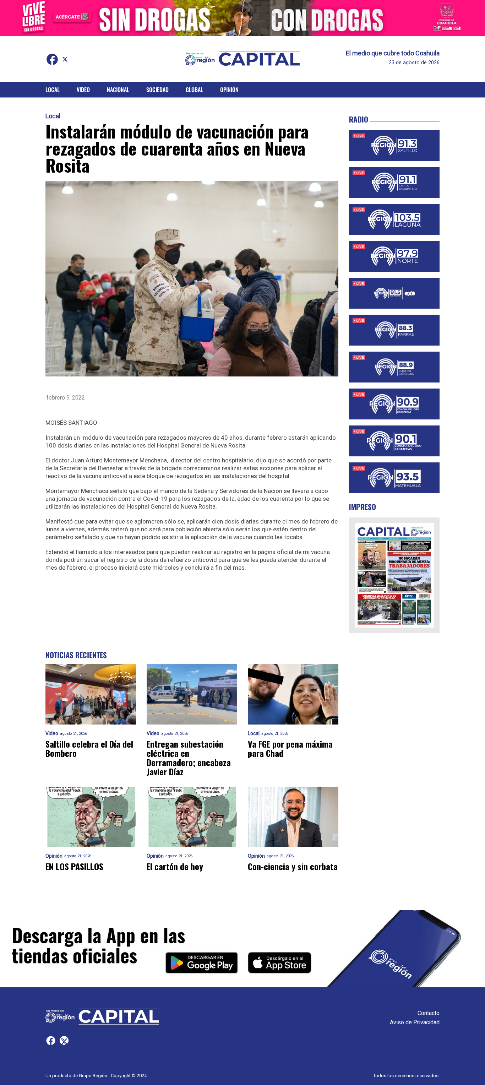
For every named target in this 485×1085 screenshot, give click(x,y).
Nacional (118, 89)
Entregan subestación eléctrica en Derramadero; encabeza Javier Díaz (189, 757)
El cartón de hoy (175, 866)
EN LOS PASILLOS (74, 866)
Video (83, 89)
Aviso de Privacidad (415, 1022)
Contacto (429, 1013)
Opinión (229, 89)
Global (194, 89)
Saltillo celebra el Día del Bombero (89, 748)
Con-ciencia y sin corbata (293, 866)
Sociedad (157, 89)
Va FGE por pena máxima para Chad (290, 748)
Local (52, 89)
